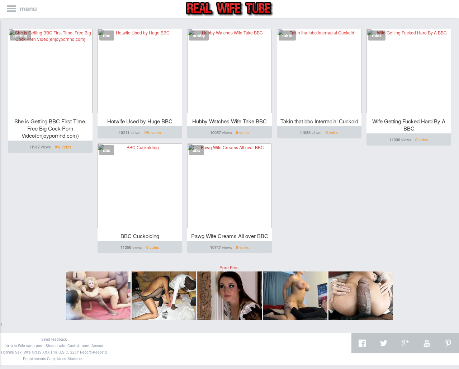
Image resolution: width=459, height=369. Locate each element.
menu (28, 8)
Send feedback (54, 339)
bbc (106, 35)
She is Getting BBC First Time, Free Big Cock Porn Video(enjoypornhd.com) (50, 128)
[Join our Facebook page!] (362, 343)
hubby (199, 35)
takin (287, 35)
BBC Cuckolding (139, 236)
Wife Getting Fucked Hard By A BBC (408, 124)
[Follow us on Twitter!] (383, 343)
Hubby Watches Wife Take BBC (229, 121)
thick (377, 35)
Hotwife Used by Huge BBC (139, 121)
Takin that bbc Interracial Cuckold (319, 121)
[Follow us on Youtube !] (426, 343)
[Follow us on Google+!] (405, 343)
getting (20, 35)
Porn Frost (229, 267)
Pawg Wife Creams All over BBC (229, 236)
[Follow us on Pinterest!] (448, 343)
